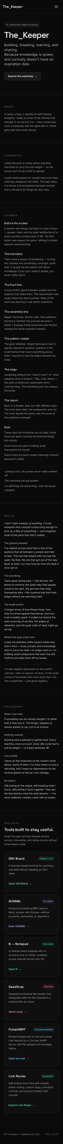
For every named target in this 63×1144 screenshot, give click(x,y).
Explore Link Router (22, 1105)
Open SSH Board (20, 883)
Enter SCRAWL (19, 926)
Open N (15, 969)
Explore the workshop (22, 76)
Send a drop (18, 1011)
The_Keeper (12, 6)
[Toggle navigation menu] (56, 6)
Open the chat (19, 1058)
